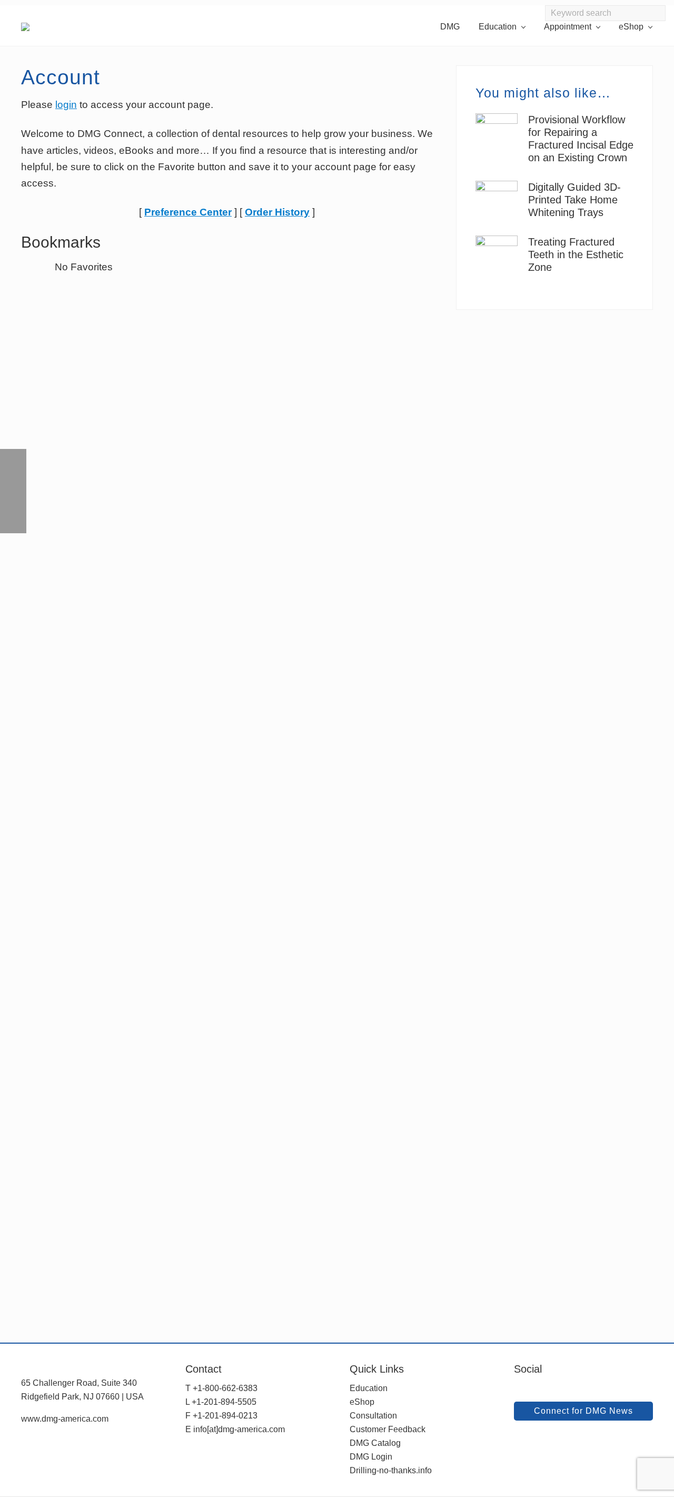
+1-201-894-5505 (224, 1401)
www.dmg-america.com (64, 1418)
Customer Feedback (387, 1429)
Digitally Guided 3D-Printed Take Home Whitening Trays (574, 199)
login (66, 104)
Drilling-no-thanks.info (391, 1470)
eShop (362, 1401)
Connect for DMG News (583, 1410)
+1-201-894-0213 (225, 1415)
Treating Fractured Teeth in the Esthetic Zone (575, 254)
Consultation (373, 1415)
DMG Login (371, 1456)
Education (369, 1388)
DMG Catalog (375, 1443)
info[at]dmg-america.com (239, 1429)
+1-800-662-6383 (225, 1388)
